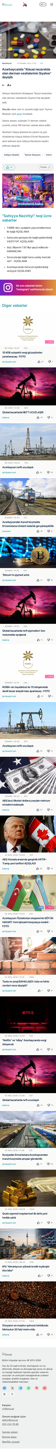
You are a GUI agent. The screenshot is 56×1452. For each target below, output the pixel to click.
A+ (9, 85)
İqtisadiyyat (9, 362)
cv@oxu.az (8, 1408)
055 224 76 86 (10, 1424)
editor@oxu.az (10, 1420)
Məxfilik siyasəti (11, 1441)
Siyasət (6, 531)
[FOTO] (28, 328)
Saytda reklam (10, 1432)
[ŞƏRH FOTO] (28, 892)
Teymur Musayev (33, 155)
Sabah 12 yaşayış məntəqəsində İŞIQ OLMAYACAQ (29, 11)
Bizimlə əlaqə (9, 1436)
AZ (42, 4)
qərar (19, 113)
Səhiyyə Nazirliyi (11, 155)
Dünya (5, 418)
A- (3, 85)
